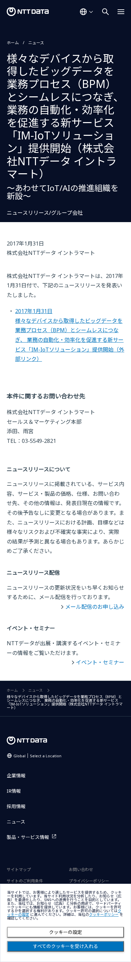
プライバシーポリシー (89, 881)
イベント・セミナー (100, 662)
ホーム (13, 42)
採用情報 (16, 806)
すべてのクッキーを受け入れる (65, 946)
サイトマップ (19, 869)
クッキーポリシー (104, 914)
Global (37, 755)
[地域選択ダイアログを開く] (86, 12)
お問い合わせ (81, 869)
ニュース (36, 42)
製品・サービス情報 (28, 837)
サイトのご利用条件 (25, 881)
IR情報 (14, 791)
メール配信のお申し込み (94, 606)
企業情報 (16, 775)
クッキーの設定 (65, 932)
